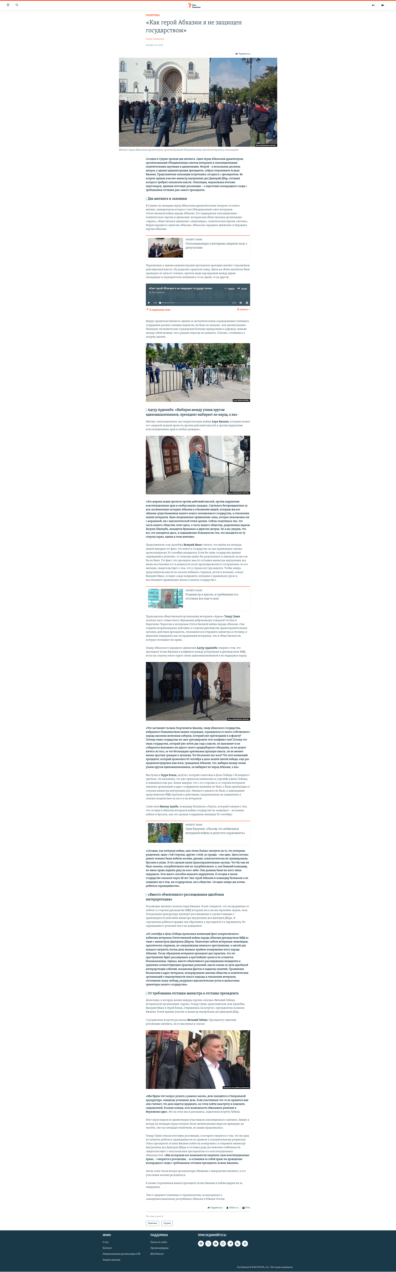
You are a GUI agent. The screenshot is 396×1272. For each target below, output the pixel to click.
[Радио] (373, 5)
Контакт (107, 1248)
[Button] (242, 54)
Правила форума (159, 1248)
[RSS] (238, 1243)
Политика (153, 15)
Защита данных (111, 1260)
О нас (106, 1242)
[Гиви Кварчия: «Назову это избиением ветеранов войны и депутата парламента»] (165, 833)
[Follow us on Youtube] (216, 1243)
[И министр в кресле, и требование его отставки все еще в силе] (165, 598)
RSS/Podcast (157, 1254)
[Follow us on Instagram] (223, 1243)
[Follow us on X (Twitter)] (208, 1243)
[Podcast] (245, 1243)
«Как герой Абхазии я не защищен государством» (180, 288)
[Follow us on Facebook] (201, 1243)
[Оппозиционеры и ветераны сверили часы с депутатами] (165, 248)
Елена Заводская (155, 39)
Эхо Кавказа (158, 292)
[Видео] (382, 5)
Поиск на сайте (158, 1242)
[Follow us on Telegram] (230, 1243)
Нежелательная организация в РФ (121, 1254)
